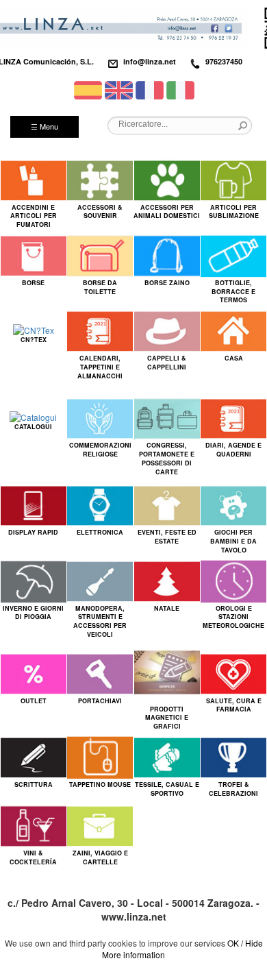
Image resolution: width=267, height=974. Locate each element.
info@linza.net (149, 61)
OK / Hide (245, 943)
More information (133, 954)
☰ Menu (44, 126)
